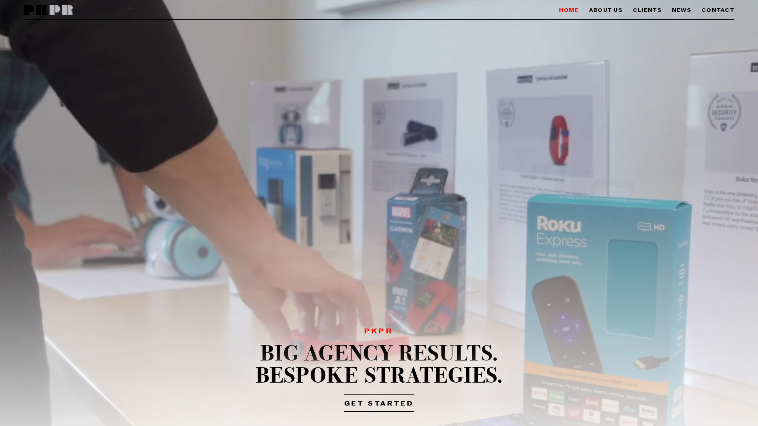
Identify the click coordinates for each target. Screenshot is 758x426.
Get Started (379, 404)
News (681, 10)
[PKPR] (48, 10)
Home (569, 10)
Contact (718, 10)
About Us (606, 10)
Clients (647, 10)
